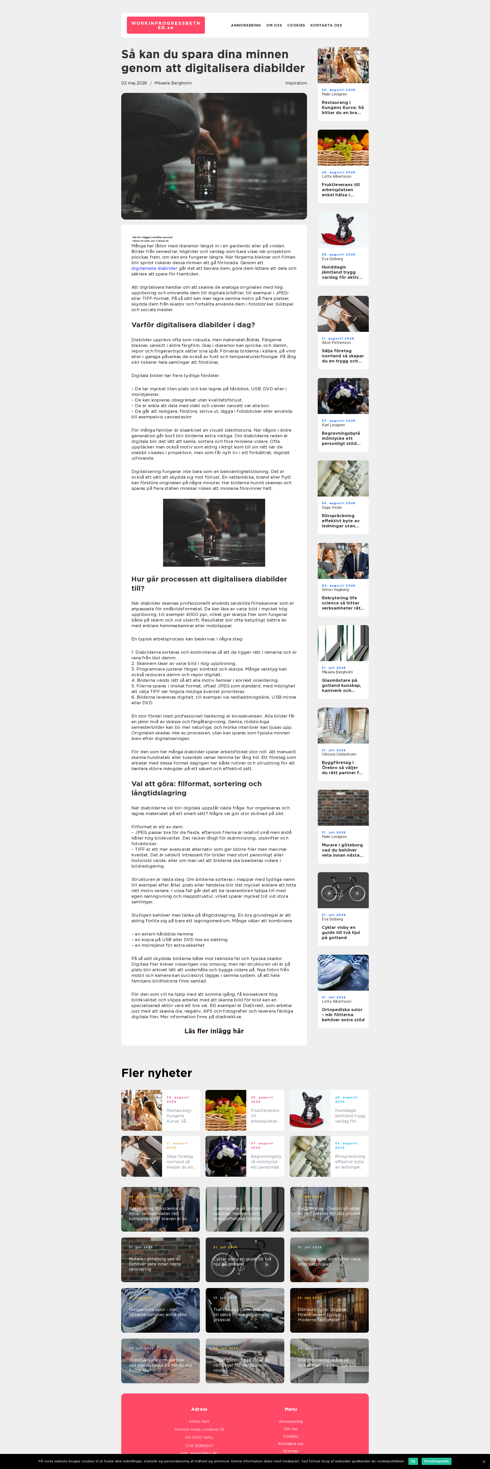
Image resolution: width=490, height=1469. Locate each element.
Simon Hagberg (335, 589)
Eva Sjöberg (332, 259)
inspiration (296, 83)
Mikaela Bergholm (173, 83)
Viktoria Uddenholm (339, 754)
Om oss (274, 25)
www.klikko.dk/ (204, 1453)
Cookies (296, 25)
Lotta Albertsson (336, 176)
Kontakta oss (326, 25)
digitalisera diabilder (154, 268)
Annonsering (246, 25)
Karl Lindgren (333, 425)
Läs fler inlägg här (214, 1031)
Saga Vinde (332, 507)
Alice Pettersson (336, 342)
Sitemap (290, 1451)
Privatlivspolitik (436, 1461)
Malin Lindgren (334, 94)
